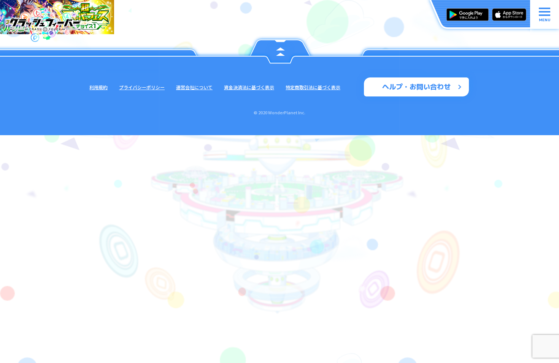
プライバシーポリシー (142, 87)
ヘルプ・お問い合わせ (416, 87)
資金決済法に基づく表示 (249, 87)
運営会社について (194, 87)
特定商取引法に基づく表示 (313, 87)
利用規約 (98, 87)
